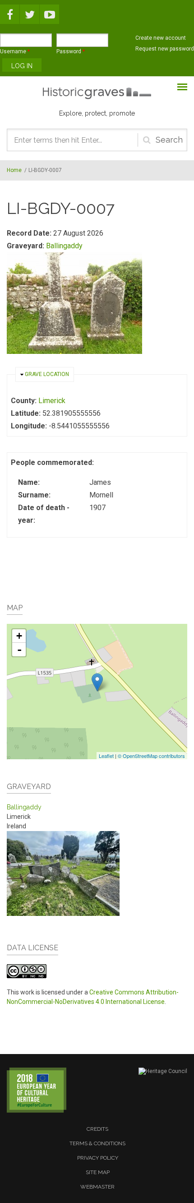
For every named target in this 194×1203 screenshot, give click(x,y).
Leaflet (106, 755)
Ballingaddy (64, 246)
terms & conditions (97, 1143)
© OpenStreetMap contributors (151, 755)
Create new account (160, 38)
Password (70, 51)
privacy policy (97, 1158)
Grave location (47, 374)
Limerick (51, 400)
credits (97, 1129)
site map (98, 1172)
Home (14, 170)
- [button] (19, 649)
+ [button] (19, 635)
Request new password (164, 49)
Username (15, 51)
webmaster (97, 1186)
